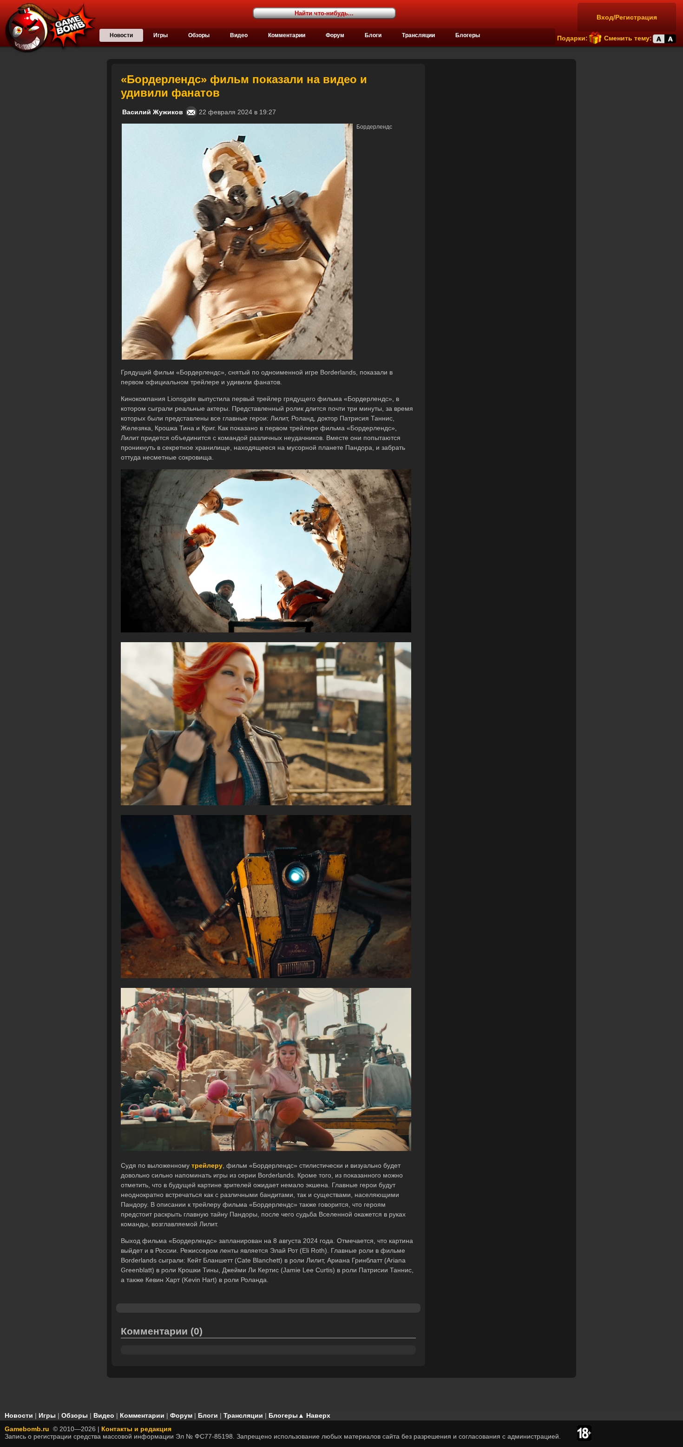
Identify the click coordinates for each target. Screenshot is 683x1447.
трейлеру (207, 1165)
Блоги (373, 35)
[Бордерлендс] (237, 127)
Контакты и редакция (136, 1429)
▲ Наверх (314, 1415)
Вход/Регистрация (627, 17)
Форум (335, 35)
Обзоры (199, 35)
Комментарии (286, 35)
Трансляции (418, 35)
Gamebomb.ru (27, 1429)
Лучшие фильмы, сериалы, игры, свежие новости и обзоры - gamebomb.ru (48, 28)
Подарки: (572, 38)
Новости (121, 35)
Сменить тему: (628, 38)
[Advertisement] (501, 122)
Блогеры (467, 35)
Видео (239, 35)
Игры (160, 35)
